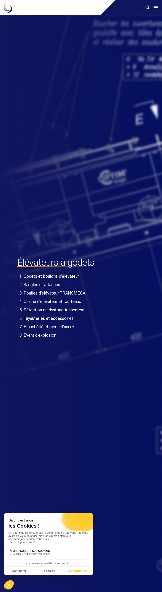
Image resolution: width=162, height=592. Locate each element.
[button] (156, 7)
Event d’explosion (40, 335)
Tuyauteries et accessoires (49, 318)
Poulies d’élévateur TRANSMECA (54, 293)
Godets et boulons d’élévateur (51, 276)
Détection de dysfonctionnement (54, 309)
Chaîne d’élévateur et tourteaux (52, 301)
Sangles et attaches (42, 284)
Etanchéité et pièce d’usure (49, 326)
